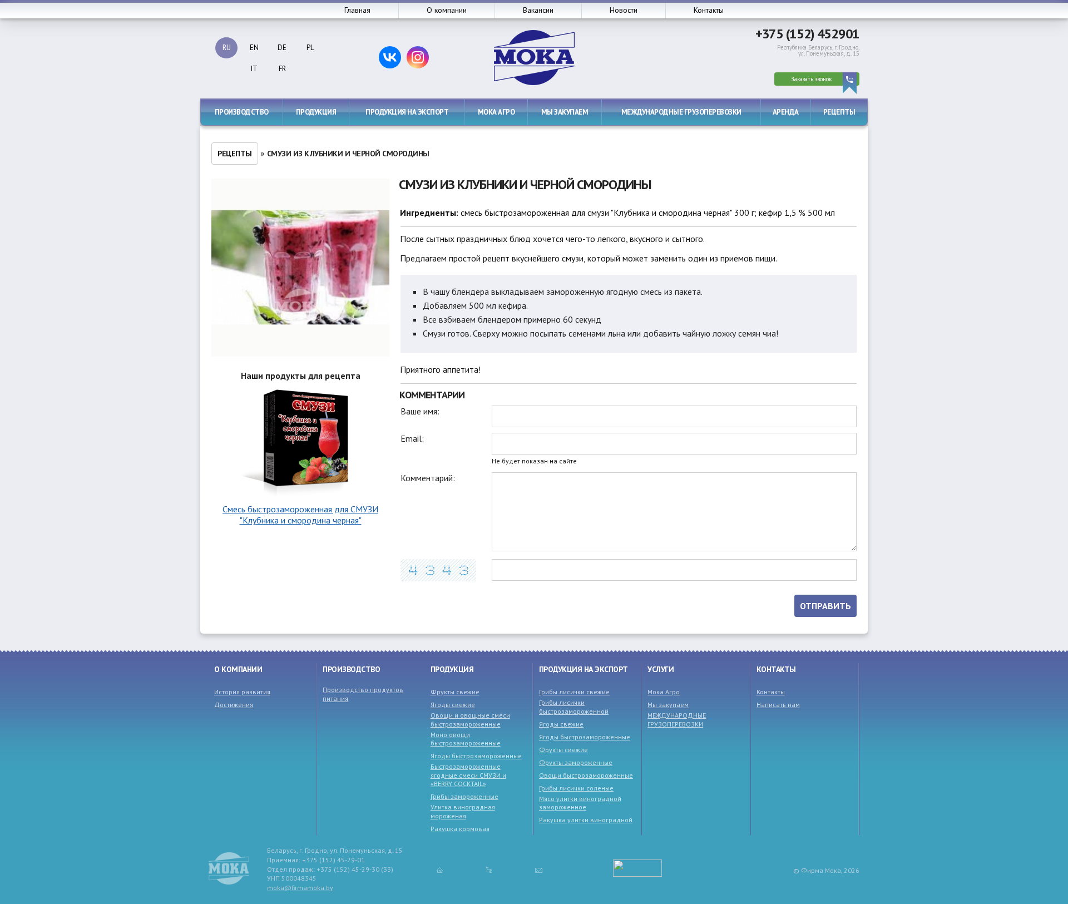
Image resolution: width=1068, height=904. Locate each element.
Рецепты (839, 112)
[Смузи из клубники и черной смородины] (300, 269)
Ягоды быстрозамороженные (476, 756)
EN (254, 47)
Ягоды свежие (453, 704)
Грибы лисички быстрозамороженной (574, 706)
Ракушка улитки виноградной (585, 820)
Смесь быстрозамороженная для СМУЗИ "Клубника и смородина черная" (300, 514)
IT (254, 68)
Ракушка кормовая (460, 828)
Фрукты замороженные (575, 762)
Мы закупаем (565, 112)
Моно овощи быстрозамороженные (466, 739)
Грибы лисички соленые (576, 788)
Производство (242, 112)
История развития (242, 692)
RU (226, 47)
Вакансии (538, 10)
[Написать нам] (538, 869)
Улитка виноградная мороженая (463, 811)
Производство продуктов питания (363, 694)
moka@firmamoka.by (300, 887)
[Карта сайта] (489, 869)
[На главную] (440, 869)
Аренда (786, 112)
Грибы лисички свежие (574, 692)
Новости (623, 10)
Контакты (709, 10)
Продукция (316, 112)
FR (282, 68)
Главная (357, 10)
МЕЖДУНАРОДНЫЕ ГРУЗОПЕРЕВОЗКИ (681, 112)
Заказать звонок (811, 79)
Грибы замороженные (464, 796)
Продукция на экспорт (406, 112)
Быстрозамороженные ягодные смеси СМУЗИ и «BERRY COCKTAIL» (468, 775)
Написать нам (778, 704)
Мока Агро (496, 112)
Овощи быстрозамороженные (586, 775)
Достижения (233, 704)
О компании (447, 10)
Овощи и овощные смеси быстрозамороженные (470, 719)
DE (282, 47)
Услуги (660, 669)
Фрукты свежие (455, 692)
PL (310, 47)
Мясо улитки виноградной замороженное (580, 803)
